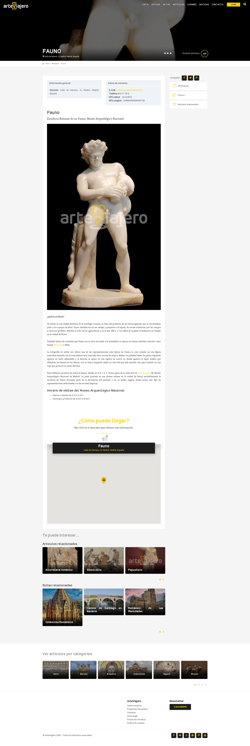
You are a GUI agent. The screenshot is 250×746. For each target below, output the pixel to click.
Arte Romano (144, 372)
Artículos (178, 4)
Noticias (204, 4)
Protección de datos (136, 719)
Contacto (217, 4)
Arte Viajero (16, 5)
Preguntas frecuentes (137, 709)
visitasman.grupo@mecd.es (129, 90)
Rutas (166, 4)
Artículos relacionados (188, 104)
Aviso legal (132, 716)
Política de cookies (136, 723)
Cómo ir (181, 95)
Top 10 (145, 4)
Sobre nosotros (134, 706)
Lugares (191, 4)
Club (233, 4)
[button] (103, 480)
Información (183, 86)
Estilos (155, 4)
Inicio (47, 64)
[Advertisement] (189, 155)
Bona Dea (58, 344)
